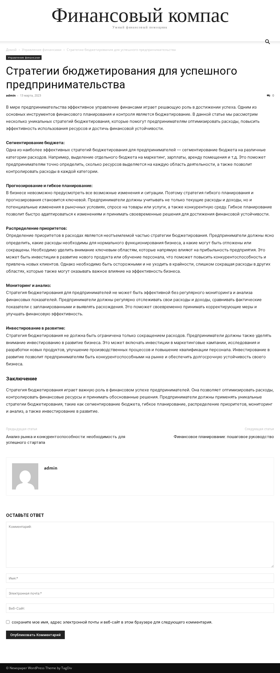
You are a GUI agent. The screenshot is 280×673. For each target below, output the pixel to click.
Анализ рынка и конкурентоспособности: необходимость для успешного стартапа (65, 439)
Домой (11, 49)
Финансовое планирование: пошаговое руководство (224, 436)
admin (11, 95)
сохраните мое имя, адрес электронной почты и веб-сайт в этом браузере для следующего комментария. (112, 622)
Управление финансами (42, 49)
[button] (267, 42)
